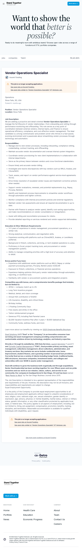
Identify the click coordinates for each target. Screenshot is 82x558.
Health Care (29, 510)
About (57, 510)
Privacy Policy (13, 542)
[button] (4, 3)
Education (28, 515)
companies (13, 58)
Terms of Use (23, 542)
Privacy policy (36, 461)
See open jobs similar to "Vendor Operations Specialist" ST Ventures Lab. (36, 90)
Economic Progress (32, 519)
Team (56, 515)
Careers (58, 524)
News (6, 519)
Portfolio (7, 515)
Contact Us (59, 519)
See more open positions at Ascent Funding (41, 438)
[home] (14, 3)
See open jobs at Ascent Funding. (22, 87)
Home (6, 510)
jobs (3, 58)
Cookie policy (46, 461)
